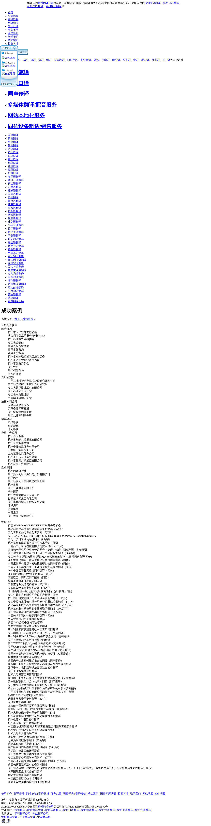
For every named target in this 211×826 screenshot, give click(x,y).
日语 (33, 59)
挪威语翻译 (14, 190)
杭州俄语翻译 (125, 810)
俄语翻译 (13, 169)
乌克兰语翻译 (16, 225)
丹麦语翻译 (14, 187)
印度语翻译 (14, 200)
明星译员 (13, 33)
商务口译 (18, 83)
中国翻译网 (43, 817)
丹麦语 (156, 59)
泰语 (135, 59)
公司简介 (13, 16)
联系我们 (135, 793)
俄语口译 (13, 173)
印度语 (127, 59)
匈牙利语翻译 (16, 239)
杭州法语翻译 (53, 6)
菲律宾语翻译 (16, 263)
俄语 (48, 59)
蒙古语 (145, 59)
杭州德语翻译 (35, 6)
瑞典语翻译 (14, 218)
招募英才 (13, 43)
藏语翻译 (13, 298)
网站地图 (148, 793)
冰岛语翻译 (14, 221)
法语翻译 (13, 149)
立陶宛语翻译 (16, 273)
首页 (10, 12)
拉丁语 (166, 59)
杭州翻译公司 (46, 806)
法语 (25, 59)
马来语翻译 (14, 207)
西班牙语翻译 (16, 180)
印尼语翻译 (14, 176)
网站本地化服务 (26, 115)
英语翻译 (13, 135)
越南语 (105, 59)
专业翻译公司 (40, 813)
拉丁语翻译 (14, 228)
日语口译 (13, 155)
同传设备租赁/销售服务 (35, 126)
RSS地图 (160, 793)
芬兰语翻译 (14, 249)
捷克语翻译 (14, 204)
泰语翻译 (13, 197)
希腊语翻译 (14, 235)
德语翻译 (13, 145)
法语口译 (13, 166)
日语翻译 (13, 138)
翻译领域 (13, 22)
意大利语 (59, 59)
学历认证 (13, 26)
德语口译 (13, 162)
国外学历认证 (108, 793)
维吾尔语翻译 (16, 291)
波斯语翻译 (14, 211)
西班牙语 (72, 59)
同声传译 (18, 94)
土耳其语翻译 (16, 252)
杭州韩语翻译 (143, 810)
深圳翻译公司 (22, 813)
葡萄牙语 (85, 59)
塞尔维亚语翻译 (17, 284)
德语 (41, 59)
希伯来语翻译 (16, 232)
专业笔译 (18, 72)
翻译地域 (31, 793)
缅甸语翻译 (14, 280)
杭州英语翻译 (152, 2)
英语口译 (13, 152)
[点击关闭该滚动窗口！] (15, 47)
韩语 (96, 59)
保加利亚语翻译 (17, 259)
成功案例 (13, 40)
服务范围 (13, 29)
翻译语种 (13, 19)
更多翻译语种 (16, 301)
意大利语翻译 (16, 256)
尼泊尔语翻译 (16, 287)
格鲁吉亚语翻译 (17, 270)
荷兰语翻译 (14, 183)
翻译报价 (13, 36)
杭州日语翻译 (171, 2)
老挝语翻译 (14, 214)
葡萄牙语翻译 (16, 246)
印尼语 (116, 59)
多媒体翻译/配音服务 (32, 105)
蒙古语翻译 (14, 294)
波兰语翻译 (14, 242)
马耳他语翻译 (16, 277)
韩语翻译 (13, 142)
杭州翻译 (20, 810)
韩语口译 (13, 159)
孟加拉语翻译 (16, 266)
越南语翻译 (14, 194)
